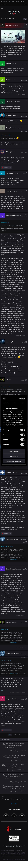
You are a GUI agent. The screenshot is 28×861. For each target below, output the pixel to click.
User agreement (17, 845)
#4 (24, 101)
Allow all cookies (14, 451)
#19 (24, 656)
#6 (24, 131)
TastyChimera (11, 128)
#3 (24, 79)
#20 (24, 699)
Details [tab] (14, 403)
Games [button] (11, 1)
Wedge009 (10, 473)
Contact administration (7, 845)
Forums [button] (3, 1)
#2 (24, 63)
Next (15, 734)
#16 (24, 542)
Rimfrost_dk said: (5, 135)
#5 (24, 115)
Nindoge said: (4, 222)
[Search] (25, 19)
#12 (24, 380)
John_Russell (11, 215)
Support (4, 4)
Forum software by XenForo (13, 859)
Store (22, 1)
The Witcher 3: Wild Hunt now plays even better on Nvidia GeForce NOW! (14, 745)
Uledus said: (4, 629)
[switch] (22, 434)
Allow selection (14, 456)
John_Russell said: (5, 660)
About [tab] (22, 403)
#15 (24, 472)
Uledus (8, 380)
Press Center (19, 846)
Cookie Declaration (10, 846)
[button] (1, 7)
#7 (24, 152)
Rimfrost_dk (10, 116)
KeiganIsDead (11, 699)
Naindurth (9, 173)
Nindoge (9, 152)
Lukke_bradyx (11, 101)
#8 (24, 173)
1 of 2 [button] (10, 734)
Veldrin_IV (9, 342)
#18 (24, 622)
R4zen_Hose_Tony (12, 539)
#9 (24, 191)
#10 (24, 215)
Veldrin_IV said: (4, 387)
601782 (8, 80)
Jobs (17, 1)
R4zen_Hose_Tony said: (6, 546)
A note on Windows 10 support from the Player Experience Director (14, 776)
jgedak (8, 63)
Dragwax (9, 191)
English (15, 804)
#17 (24, 569)
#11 (24, 342)
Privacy (23, 845)
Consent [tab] (6, 403)
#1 (24, 25)
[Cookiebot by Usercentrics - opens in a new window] (19, 399)
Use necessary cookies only (14, 461)
